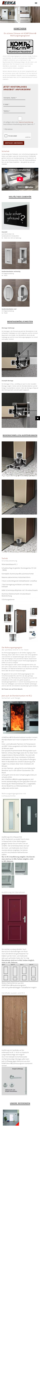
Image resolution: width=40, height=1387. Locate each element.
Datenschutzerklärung (26, 122)
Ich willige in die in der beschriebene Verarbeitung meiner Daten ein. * (19, 123)
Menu (36, 3)
